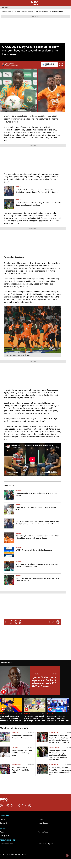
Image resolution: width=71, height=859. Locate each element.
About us (3, 832)
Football (5, 11)
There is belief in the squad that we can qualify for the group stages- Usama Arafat (34, 718)
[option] (11, 711)
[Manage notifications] (67, 855)
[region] (35, 710)
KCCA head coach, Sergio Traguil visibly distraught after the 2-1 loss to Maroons (10, 718)
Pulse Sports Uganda (45, 844)
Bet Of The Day (17, 764)
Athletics (15, 732)
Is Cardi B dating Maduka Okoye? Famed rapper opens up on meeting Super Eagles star (60, 771)
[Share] (61, 64)
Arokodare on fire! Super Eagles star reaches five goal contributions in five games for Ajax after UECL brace (60, 739)
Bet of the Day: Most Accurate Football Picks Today (20, 770)
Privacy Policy (5, 836)
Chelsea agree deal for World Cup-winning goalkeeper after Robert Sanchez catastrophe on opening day (58, 755)
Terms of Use (43, 832)
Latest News (4, 7)
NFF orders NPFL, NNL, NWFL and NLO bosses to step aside (22, 753)
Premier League (54, 747)
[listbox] (35, 710)
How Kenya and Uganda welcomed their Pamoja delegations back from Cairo (58, 718)
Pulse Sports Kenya (6, 844)
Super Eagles (53, 732)
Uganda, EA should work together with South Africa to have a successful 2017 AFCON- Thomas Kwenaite (45, 682)
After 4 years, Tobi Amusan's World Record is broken (22, 737)
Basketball (3, 823)
